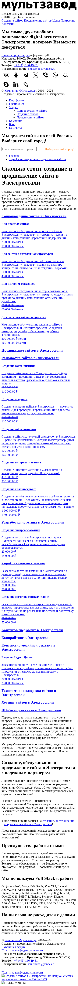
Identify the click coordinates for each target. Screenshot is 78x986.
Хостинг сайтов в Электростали (28, 702)
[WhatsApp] (55, 75)
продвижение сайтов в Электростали (28, 824)
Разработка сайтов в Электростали (30, 358)
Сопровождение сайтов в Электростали (34, 216)
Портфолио (68, 20)
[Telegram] (25, 75)
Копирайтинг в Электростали (26, 638)
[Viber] (45, 75)
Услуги (13, 107)
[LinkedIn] (15, 84)
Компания (15, 120)
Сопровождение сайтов (32, 110)
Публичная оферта (14, 947)
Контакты (8, 24)
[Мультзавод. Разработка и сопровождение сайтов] (17, 969)
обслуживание (64, 820)
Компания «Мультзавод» (20, 90)
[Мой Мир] (65, 75)
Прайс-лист (16, 103)
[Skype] (6, 84)
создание (48, 820)
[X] (35, 75)
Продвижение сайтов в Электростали (32, 350)
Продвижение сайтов (38, 20)
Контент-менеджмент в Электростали (32, 630)
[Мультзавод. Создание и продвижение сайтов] (39, 10)
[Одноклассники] (15, 75)
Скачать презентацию (16, 55)
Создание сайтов (12, 20)
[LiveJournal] (25, 84)
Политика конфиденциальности (22, 950)
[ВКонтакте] (6, 75)
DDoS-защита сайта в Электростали (31, 710)
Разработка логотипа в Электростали (33, 522)
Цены (56, 20)
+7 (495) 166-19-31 (26, 65)
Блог (12, 124)
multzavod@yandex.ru (41, 68)
